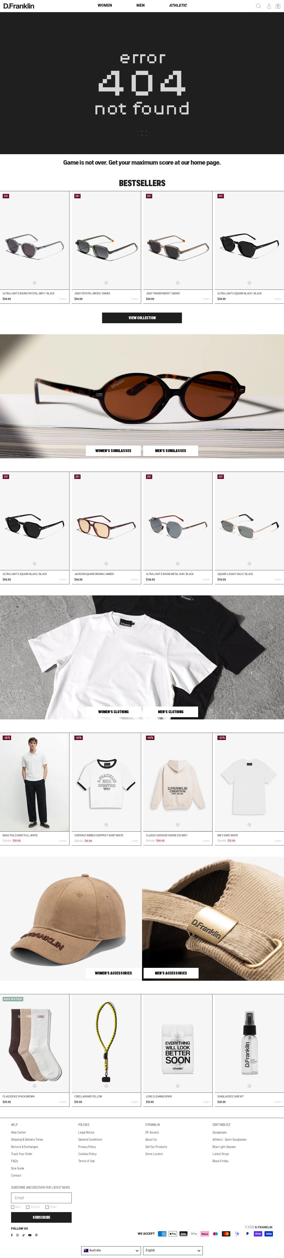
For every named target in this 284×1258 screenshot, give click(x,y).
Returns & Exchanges (24, 1147)
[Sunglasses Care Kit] (249, 1043)
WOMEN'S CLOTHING (113, 712)
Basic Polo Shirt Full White (20, 835)
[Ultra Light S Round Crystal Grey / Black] (34, 240)
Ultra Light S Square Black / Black (239, 293)
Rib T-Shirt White (227, 835)
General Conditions (90, 1139)
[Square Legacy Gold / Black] (249, 521)
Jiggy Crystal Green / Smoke (92, 293)
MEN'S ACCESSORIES (171, 973)
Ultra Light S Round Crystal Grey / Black (29, 293)
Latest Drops (221, 1154)
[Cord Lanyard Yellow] (106, 1043)
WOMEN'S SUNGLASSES (113, 451)
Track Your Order (21, 1154)
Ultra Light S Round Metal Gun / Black (170, 574)
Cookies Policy (87, 1154)
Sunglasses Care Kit (230, 1096)
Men (18, 1207)
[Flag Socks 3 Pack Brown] (34, 1043)
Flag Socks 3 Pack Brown (18, 1096)
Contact (16, 1175)
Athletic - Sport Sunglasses (230, 1139)
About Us (151, 1139)
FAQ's (14, 1161)
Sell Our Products (156, 1147)
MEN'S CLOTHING (170, 712)
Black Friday (220, 1161)
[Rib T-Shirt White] (249, 782)
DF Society (152, 1132)
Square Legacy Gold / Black (235, 574)
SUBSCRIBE (41, 1217)
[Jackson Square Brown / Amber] (106, 521)
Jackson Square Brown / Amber (94, 574)
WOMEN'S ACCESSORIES (113, 973)
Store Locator (154, 1154)
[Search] (258, 6)
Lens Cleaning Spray (159, 1096)
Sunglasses (220, 1132)
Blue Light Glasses (224, 1147)
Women (35, 1207)
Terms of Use (86, 1161)
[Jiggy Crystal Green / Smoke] (106, 240)
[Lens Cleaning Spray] (178, 1043)
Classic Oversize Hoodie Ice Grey (166, 835)
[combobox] (111, 1250)
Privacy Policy (87, 1147)
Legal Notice (86, 1132)
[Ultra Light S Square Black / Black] (249, 240)
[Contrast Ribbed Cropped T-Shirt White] (106, 782)
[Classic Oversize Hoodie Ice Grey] (178, 782)
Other (53, 1207)
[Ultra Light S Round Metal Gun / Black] (178, 521)
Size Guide (17, 1168)
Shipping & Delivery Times (27, 1139)
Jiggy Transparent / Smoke (163, 293)
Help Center (18, 1132)
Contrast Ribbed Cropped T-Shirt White (98, 835)
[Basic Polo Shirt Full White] (34, 782)
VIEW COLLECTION (142, 318)
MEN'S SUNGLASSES (170, 451)
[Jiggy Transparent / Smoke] (178, 240)
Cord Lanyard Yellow (88, 1096)
